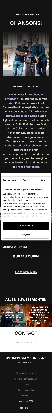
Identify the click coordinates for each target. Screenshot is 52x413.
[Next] (29, 280)
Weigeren (26, 234)
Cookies (26, 384)
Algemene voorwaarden (26, 373)
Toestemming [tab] (9, 180)
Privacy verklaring (26, 390)
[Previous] (23, 280)
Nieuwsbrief (26, 396)
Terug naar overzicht (28, 14)
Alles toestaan (26, 226)
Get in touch (24, 342)
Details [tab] (26, 180)
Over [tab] (42, 180)
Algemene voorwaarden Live (26, 379)
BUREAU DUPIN (26, 256)
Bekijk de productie (26, 272)
